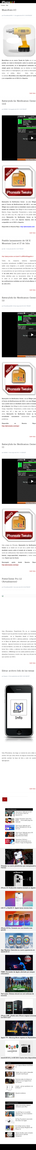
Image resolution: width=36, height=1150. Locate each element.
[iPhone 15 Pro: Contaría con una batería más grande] (19, 926)
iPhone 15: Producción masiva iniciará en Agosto (18, 888)
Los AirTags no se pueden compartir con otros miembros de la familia (23, 1113)
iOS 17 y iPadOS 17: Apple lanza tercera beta (16, 908)
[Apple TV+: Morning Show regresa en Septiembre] (19, 1035)
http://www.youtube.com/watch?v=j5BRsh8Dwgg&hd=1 (18, 256)
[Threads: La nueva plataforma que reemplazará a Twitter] (19, 864)
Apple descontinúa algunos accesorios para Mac (23, 1105)
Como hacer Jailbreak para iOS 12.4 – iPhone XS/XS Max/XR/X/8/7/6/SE (24, 834)
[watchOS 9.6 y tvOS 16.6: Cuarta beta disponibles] (19, 1056)
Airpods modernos (20, 1093)
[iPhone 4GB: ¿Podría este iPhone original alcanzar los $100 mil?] (19, 1013)
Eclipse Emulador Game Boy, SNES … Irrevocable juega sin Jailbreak (23, 820)
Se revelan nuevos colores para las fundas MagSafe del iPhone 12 (23, 1127)
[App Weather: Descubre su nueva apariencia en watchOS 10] (19, 948)
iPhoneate (8, 2)
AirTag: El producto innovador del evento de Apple (23, 1119)
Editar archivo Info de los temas (18, 670)
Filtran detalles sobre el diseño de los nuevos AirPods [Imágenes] (24, 1134)
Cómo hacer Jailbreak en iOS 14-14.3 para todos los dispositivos (23, 813)
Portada (3, 5)
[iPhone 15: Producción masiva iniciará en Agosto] (19, 886)
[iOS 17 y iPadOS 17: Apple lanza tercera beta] (19, 906)
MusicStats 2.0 (9, 10)
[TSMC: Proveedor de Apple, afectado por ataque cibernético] (19, 970)
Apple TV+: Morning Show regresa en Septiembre (18, 1037)
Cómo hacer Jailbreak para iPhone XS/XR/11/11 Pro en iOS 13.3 (23, 827)
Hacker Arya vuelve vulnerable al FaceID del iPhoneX (24, 1073)
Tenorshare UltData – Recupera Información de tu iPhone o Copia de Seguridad (23, 841)
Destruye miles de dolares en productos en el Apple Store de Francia (23, 1080)
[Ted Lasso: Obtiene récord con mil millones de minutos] (19, 992)
